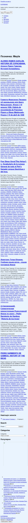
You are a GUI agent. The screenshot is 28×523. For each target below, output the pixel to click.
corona (20, 202)
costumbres (4, 204)
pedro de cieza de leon (7, 399)
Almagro (3, 373)
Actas (13, 188)
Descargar (3, 207)
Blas (13, 193)
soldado (3, 249)
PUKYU (6, 240)
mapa (15, 228)
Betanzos (3, 193)
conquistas (12, 85)
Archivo (23, 145)
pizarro (2, 238)
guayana (19, 152)
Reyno (18, 156)
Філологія (16, 285)
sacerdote (14, 244)
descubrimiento (11, 207)
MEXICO (12, 230)
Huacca (23, 218)
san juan (19, 244)
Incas (9, 221)
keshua (23, 392)
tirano (18, 249)
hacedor (3, 385)
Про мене (6, 21)
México (16, 91)
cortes (24, 202)
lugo (23, 226)
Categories (3, 434)
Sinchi (23, 247)
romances (8, 244)
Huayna (17, 219)
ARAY (19, 145)
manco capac (21, 91)
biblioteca (14, 82)
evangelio (8, 212)
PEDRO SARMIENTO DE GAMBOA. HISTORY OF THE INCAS (13, 355)
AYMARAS (23, 147)
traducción (18, 251)
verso (20, 96)
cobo (2, 200)
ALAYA (25, 188)
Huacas (16, 389)
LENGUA (11, 293)
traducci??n (12, 251)
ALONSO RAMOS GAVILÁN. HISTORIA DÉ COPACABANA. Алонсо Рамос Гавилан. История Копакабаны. (13, 65)
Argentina (16, 287)
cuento (2, 87)
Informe (9, 392)
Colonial (11, 200)
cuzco (9, 87)
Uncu (7, 410)
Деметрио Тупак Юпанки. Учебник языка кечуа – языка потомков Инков (14, 262)
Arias (22, 373)
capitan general (5, 149)
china (12, 199)
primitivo (11, 238)
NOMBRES (12, 233)
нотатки (9, 80)
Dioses (6, 209)
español (23, 87)
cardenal (7, 197)
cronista (17, 85)
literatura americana (6, 226)
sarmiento (19, 245)
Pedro (5, 156)
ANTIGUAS (13, 373)
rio (23, 242)
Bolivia (19, 82)
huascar (3, 154)
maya (2, 92)
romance (3, 244)
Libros (14, 225)
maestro (7, 228)
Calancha (3, 84)
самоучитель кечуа (18, 300)
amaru (2, 190)
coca (5, 378)
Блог (5, 17)
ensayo (13, 87)
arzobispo (3, 82)
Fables (2, 382)
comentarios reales (19, 378)
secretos (3, 247)
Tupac (2, 252)
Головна (6, 16)
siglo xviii (18, 247)
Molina (10, 231)
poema (7, 238)
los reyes (17, 154)
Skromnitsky (8, 348)
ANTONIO (7, 287)
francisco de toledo (6, 89)
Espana (16, 151)
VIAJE (5, 254)
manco (11, 228)
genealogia (20, 214)
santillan (8, 404)
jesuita (2, 223)
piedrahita (23, 399)
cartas (15, 197)
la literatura (21, 223)
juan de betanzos (9, 223)
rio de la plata (11, 403)
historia (23, 89)
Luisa (23, 293)
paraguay (24, 235)
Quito (2, 96)
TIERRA (11, 299)
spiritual (3, 406)
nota (2, 94)
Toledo (2, 251)
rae (5, 242)
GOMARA (13, 384)
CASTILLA (12, 149)
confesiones (4, 202)
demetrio (6, 290)
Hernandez (8, 385)
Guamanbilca (13, 152)
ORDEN (15, 295)
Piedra (21, 237)
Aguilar (17, 188)
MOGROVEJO (17, 92)
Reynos (22, 156)
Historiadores (16, 218)
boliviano (21, 193)
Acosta (19, 80)
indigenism (19, 341)
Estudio (7, 292)
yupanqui (21, 349)
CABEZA (6, 195)
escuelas (18, 211)
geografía (3, 216)
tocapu (25, 249)
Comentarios (17, 200)
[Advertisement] (14, 39)
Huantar (7, 219)
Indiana (13, 221)
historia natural (9, 389)
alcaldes (24, 80)
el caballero (22, 290)
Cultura (24, 204)
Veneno (22, 252)
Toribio (7, 251)
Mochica (18, 230)
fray (6, 214)
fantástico (13, 212)
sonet (6, 249)
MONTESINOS (5, 233)
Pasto (19, 295)
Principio (16, 238)
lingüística (22, 225)
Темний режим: (4, 521)
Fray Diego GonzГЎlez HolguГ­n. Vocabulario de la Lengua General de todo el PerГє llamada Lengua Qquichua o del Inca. (14, 166)
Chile (23, 84)
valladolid (16, 252)
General (7, 152)
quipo (21, 240)
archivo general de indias (7, 147)
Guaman (23, 384)
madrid (2, 228)
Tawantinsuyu (4, 299)
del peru (14, 206)
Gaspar (15, 214)
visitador (16, 254)
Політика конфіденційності (8, 518)
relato (11, 242)
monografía (16, 231)
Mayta (5, 92)
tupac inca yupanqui (14, 408)
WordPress (10, 520)
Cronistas (22, 85)
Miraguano (3, 344)
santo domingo (13, 245)
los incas (14, 226)
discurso (11, 209)
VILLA (2, 158)
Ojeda (6, 235)
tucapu (24, 251)
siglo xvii (13, 247)
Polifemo (3, 346)
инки (7, 300)
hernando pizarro (15, 89)
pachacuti (17, 94)
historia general (8, 218)
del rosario (19, 206)
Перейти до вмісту (6, 1)
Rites (17, 403)
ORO (2, 156)
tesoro (10, 249)
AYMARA (8, 82)
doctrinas (16, 209)
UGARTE (7, 252)
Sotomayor (13, 96)
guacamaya (9, 216)
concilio (23, 200)
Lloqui (24, 341)
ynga (5, 158)
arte (23, 190)
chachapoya (18, 84)
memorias (10, 92)
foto (18, 212)
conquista (5, 85)
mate (24, 394)
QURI (12, 297)
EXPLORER (21, 380)
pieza (25, 94)
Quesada (16, 240)
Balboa (20, 192)
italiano (25, 221)
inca (4, 91)
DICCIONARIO (19, 207)
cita (1, 85)
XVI (24, 96)
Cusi (6, 87)
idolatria (21, 219)
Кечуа (11, 285)
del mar (9, 206)
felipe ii (7, 382)
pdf (11, 237)
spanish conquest (21, 404)
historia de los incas (10, 339)
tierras (14, 249)
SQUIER (7, 406)
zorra (6, 256)
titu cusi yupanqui (15, 406)
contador (15, 202)
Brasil (23, 82)
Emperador (8, 211)
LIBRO (16, 293)
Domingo (15, 290)
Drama (21, 209)
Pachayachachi (23, 397)
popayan (14, 401)
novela (5, 94)
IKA (2, 91)
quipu (24, 240)
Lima (13, 154)
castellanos (13, 377)
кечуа (10, 300)
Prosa (2, 240)
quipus (2, 403)
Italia (21, 221)
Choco (24, 149)
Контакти (6, 23)
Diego (11, 151)
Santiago (5, 245)
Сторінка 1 (13, 419)
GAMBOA (9, 214)
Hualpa (2, 219)
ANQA (2, 287)
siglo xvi (8, 247)
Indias (9, 154)
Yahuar (2, 256)
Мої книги (6, 19)
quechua (13, 156)
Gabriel (18, 292)
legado (7, 293)
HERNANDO (15, 385)
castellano (20, 197)
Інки (8, 285)
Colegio (6, 200)
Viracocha (10, 254)
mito (5, 396)
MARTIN (19, 228)
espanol (3, 292)
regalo (8, 242)
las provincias (9, 91)
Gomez (18, 384)
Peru (22, 94)
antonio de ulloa (9, 190)
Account (20, 372)
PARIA (2, 237)
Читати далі (14, 137)
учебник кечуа (4, 302)
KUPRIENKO (4, 4)
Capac (17, 195)
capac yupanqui (10, 84)
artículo (19, 190)
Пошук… (3, 426)
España (18, 87)
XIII (22, 254)
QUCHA (3, 297)
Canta (7, 288)
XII (19, 254)
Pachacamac (11, 94)
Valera (12, 252)
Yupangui (10, 158)
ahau (21, 188)
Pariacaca (7, 237)
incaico (5, 221)
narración (24, 92)
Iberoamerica (8, 391)
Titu (18, 96)
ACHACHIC (4, 188)
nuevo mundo (22, 233)
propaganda (22, 238)
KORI (15, 223)
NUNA (2, 235)
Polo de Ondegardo (6, 401)
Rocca (18, 346)
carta (11, 197)
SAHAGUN (7, 96)
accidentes (20, 187)
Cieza (20, 199)
